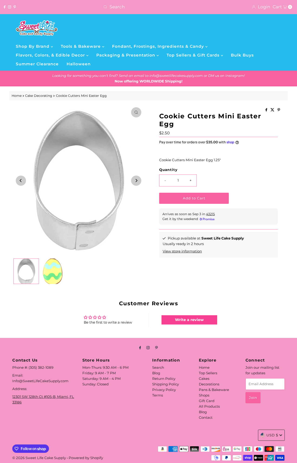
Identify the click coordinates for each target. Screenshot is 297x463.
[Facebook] (5, 7)
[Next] (136, 181)
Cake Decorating (38, 96)
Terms (157, 395)
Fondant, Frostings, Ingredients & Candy (158, 46)
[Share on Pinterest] (279, 110)
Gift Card (206, 401)
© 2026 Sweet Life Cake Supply (39, 458)
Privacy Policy (164, 389)
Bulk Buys (242, 55)
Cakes (204, 378)
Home (17, 96)
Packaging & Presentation (126, 55)
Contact (206, 417)
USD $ (272, 435)
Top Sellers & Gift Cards (194, 55)
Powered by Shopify (86, 458)
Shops (204, 395)
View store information (182, 251)
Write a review (189, 320)
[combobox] (148, 7)
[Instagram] (9, 7)
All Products (209, 406)
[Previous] (21, 181)
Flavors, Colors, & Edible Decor (51, 55)
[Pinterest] (14, 7)
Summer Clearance (37, 64)
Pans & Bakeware (214, 389)
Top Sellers (208, 373)
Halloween (79, 64)
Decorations (209, 384)
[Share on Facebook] (266, 110)
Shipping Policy (165, 384)
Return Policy (163, 378)
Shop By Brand (33, 46)
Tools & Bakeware (81, 46)
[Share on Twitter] (273, 110)
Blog (156, 373)
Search (158, 367)
